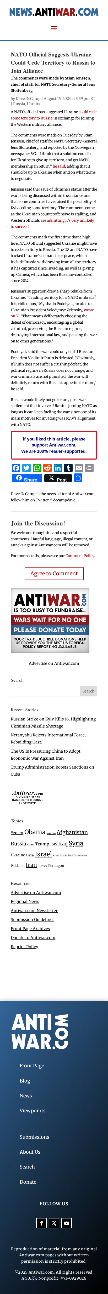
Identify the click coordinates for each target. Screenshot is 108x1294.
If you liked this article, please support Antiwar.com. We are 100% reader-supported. (54, 445)
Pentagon (56, 865)
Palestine (51, 833)
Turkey (42, 866)
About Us (30, 1152)
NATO (71, 855)
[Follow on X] (54, 1223)
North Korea (82, 856)
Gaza (30, 855)
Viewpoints (33, 1111)
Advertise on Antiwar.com (54, 663)
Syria (76, 843)
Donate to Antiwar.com (33, 937)
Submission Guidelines (32, 919)
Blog (25, 1081)
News (26, 1096)
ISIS (53, 844)
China (30, 844)
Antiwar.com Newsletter (34, 910)
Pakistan (18, 866)
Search (27, 1167)
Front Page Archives (30, 928)
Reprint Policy (24, 946)
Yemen (17, 833)
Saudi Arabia (60, 855)
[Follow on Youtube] (66, 1223)
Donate (28, 1182)
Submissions (34, 1137)
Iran (31, 864)
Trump (42, 843)
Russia (19, 103)
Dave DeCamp (28, 98)
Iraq (63, 844)
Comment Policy (80, 555)
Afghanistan (72, 832)
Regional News (25, 901)
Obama (35, 832)
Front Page (32, 1066)
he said (59, 166)
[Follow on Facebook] (41, 1223)
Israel (43, 854)
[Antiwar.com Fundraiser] (50, 651)
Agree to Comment (54, 573)
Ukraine (34, 103)
